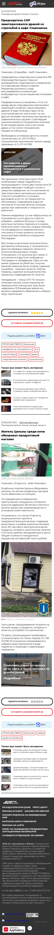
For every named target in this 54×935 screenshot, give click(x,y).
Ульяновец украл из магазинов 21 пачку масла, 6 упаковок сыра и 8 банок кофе (30, 751)
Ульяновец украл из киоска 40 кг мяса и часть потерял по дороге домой (26, 669)
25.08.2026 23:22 (9, 422)
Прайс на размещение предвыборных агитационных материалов (25, 830)
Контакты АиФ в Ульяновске (19, 821)
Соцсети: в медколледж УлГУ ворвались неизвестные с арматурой (30, 399)
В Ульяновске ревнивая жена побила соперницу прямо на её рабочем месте (30, 390)
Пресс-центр (40, 807)
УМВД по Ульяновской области (17, 478)
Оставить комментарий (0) (27, 323)
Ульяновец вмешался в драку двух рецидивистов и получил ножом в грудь (30, 407)
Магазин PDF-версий (37, 811)
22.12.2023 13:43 (8, 11)
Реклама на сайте (13, 825)
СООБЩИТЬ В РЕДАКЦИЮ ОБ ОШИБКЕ (23, 835)
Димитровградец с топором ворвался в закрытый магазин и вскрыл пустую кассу (31, 769)
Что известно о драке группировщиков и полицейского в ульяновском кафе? (31, 372)
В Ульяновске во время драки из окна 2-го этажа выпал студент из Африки (31, 381)
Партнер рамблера (40, 922)
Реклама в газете (12, 811)
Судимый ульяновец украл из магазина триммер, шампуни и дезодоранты (30, 760)
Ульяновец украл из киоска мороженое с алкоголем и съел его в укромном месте (31, 786)
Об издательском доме (16, 807)
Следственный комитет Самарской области (23, 67)
